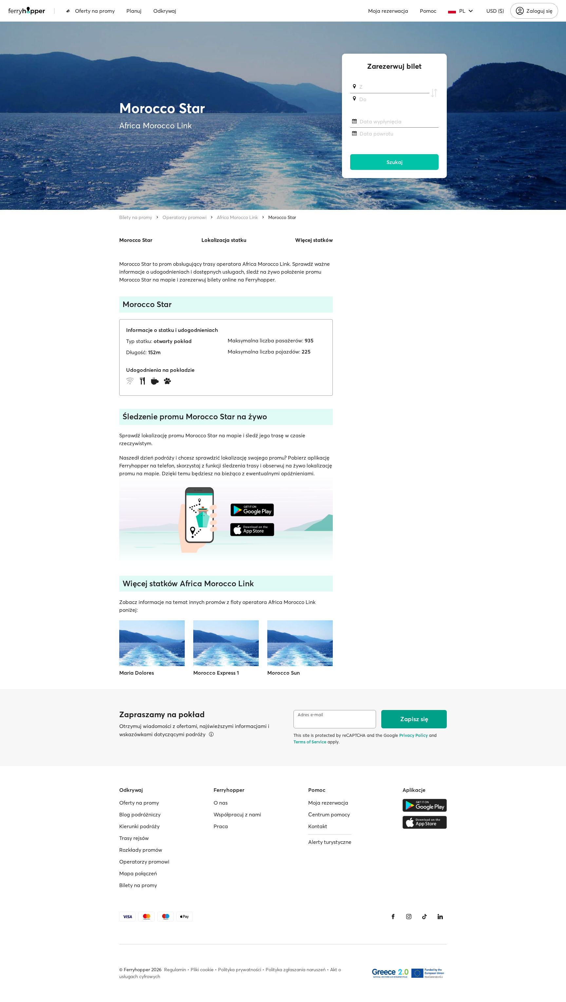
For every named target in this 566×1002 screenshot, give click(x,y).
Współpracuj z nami (237, 814)
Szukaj (395, 162)
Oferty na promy (95, 11)
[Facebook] (393, 916)
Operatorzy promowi (184, 217)
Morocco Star (282, 217)
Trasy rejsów (134, 838)
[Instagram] (408, 916)
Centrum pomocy (329, 814)
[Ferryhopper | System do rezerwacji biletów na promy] (27, 11)
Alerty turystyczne (329, 842)
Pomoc (428, 11)
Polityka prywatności (239, 970)
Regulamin (175, 970)
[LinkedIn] (440, 916)
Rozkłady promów (140, 850)
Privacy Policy (413, 735)
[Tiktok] (424, 916)
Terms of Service (309, 741)
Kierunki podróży (139, 826)
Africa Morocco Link (237, 217)
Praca (221, 826)
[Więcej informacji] (211, 734)
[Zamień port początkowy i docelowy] (434, 93)
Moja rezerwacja (388, 11)
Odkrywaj (164, 11)
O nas (221, 802)
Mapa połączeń (138, 873)
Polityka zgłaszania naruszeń (296, 970)
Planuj (134, 11)
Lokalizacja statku (223, 240)
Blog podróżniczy (139, 814)
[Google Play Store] (425, 805)
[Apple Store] (425, 822)
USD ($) (495, 11)
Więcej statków (314, 240)
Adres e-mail (310, 715)
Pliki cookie (202, 970)
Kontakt (317, 826)
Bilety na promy (135, 217)
